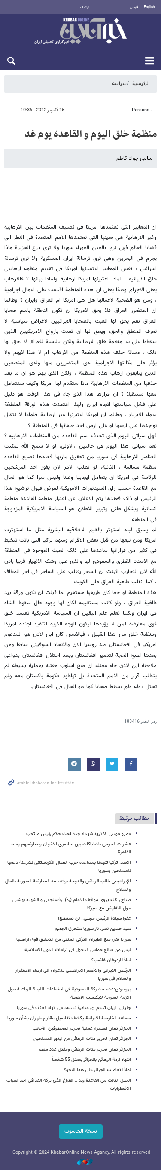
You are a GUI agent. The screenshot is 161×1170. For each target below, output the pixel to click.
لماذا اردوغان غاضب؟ (111, 960)
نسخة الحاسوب (80, 1131)
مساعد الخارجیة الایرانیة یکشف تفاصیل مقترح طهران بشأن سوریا (69, 1018)
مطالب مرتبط (134, 818)
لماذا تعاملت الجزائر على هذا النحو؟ (97, 1070)
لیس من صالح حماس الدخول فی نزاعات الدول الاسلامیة (77, 950)
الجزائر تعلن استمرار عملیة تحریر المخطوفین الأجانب (82, 1028)
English (149, 7)
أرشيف (84, 7)
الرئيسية (141, 83)
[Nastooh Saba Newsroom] (81, 1162)
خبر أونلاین (80, 32)
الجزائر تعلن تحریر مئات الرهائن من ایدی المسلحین (82, 1038)
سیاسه (119, 83)
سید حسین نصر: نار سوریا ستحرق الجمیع (93, 928)
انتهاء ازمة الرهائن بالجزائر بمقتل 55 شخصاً (91, 1059)
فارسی (134, 7)
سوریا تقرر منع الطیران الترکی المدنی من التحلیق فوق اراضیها (73, 939)
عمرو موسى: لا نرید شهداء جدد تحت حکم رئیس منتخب (78, 834)
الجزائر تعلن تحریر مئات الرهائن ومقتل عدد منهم (85, 1049)
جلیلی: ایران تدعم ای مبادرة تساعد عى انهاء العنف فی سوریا (74, 1008)
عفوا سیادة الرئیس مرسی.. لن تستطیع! (94, 918)
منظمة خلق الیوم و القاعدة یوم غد (90, 134)
